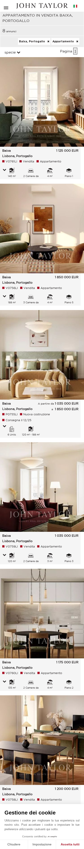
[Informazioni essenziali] (4, 170)
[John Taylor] (42, 6)
